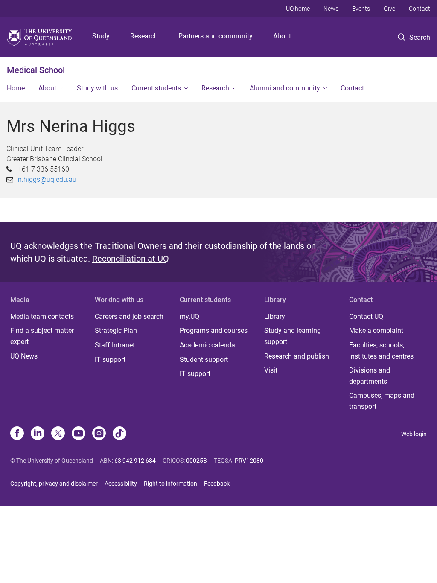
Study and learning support (292, 336)
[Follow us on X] (58, 434)
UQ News (24, 356)
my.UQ (189, 316)
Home (16, 88)
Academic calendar (208, 345)
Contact (419, 8)
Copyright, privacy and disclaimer (54, 483)
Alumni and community (285, 88)
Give (389, 8)
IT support (110, 360)
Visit (270, 370)
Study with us (97, 88)
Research (144, 36)
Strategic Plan (116, 330)
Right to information (170, 483)
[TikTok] (119, 434)
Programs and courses (214, 330)
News (330, 8)
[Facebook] (17, 434)
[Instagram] (99, 434)
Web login (414, 434)
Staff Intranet (115, 345)
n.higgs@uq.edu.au (47, 179)
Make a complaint (376, 330)
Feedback (217, 483)
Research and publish (296, 356)
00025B (196, 460)
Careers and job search (129, 316)
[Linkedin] (37, 434)
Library (274, 316)
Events (361, 8)
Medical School (36, 70)
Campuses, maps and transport (381, 401)
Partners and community (215, 36)
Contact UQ (366, 316)
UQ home (298, 8)
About (282, 36)
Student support (204, 360)
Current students (156, 88)
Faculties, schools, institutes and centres (381, 350)
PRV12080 (249, 460)
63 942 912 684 (135, 460)
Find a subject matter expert (42, 336)
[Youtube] (78, 434)
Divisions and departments (369, 375)
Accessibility (121, 483)
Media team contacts (42, 316)
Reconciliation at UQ (130, 259)
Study (101, 36)
